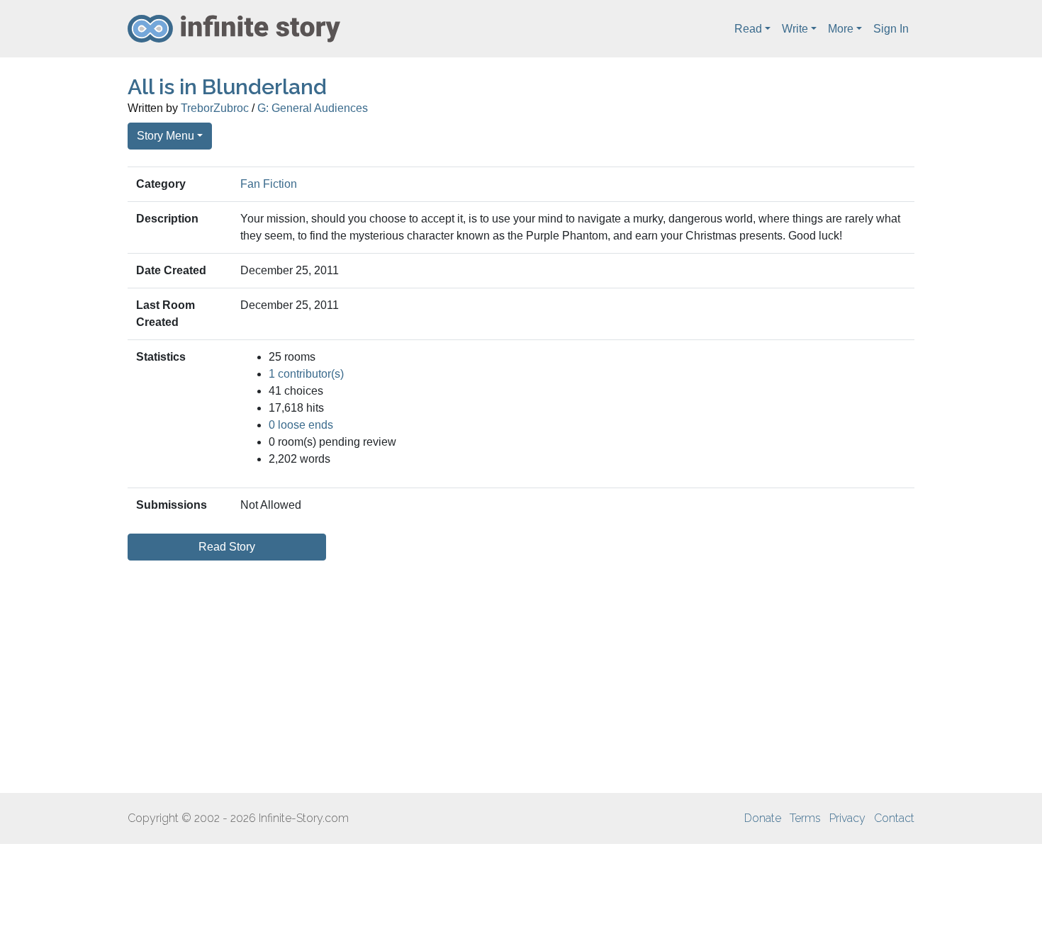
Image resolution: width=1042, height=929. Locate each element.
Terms (805, 818)
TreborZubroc (215, 108)
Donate (762, 818)
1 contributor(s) (306, 374)
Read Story (226, 547)
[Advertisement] (521, 677)
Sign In (891, 29)
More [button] (840, 29)
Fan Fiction (268, 184)
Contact (894, 818)
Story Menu (165, 136)
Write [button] (795, 29)
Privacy (847, 818)
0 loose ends (301, 425)
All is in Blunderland (227, 86)
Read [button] (748, 29)
